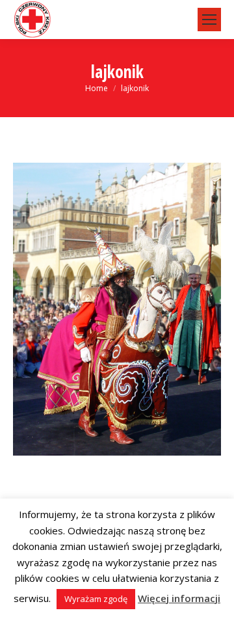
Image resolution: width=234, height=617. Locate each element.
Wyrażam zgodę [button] (95, 599)
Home (96, 88)
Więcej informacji (179, 598)
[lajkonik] (117, 309)
